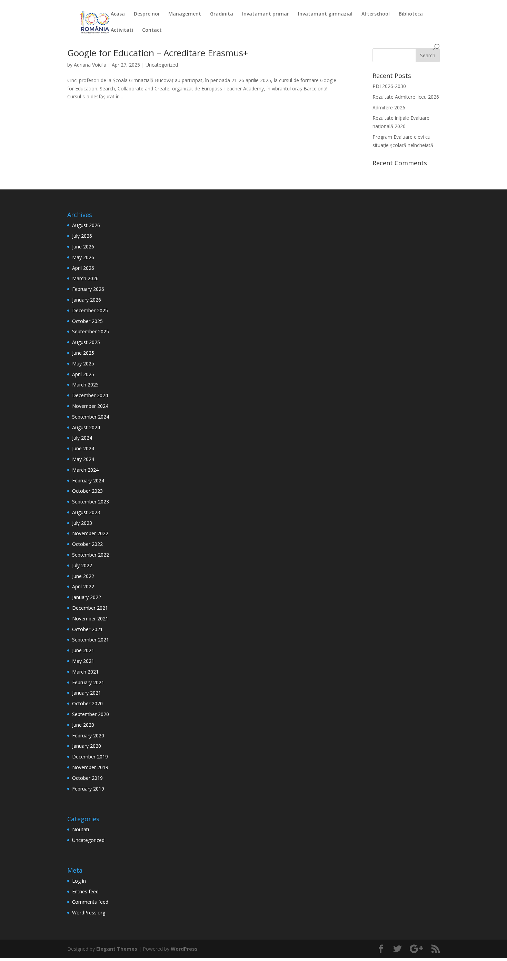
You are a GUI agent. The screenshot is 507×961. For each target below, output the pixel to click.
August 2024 (86, 427)
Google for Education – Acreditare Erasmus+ (157, 53)
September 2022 (90, 554)
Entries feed (85, 891)
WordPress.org (88, 912)
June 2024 (83, 448)
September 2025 (90, 331)
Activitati (122, 30)
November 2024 (90, 406)
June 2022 (83, 576)
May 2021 (83, 661)
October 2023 (87, 491)
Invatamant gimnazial (325, 14)
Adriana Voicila (90, 64)
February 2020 (88, 735)
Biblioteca (411, 14)
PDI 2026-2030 (389, 86)
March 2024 (85, 470)
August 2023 (86, 512)
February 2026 (88, 289)
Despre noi (146, 14)
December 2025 (90, 310)
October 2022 (87, 544)
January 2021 (86, 692)
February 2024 (88, 480)
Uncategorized (162, 64)
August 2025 (86, 342)
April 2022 (83, 586)
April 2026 (83, 268)
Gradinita (221, 14)
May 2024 (83, 459)
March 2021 (85, 671)
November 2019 (90, 767)
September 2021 (90, 639)
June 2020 (83, 725)
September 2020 (90, 714)
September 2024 (90, 416)
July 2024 (82, 437)
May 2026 (83, 257)
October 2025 (87, 321)
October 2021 (87, 629)
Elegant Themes (116, 948)
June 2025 (83, 353)
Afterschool (375, 14)
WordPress (184, 948)
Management (184, 14)
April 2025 (83, 374)
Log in (79, 880)
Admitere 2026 (388, 107)
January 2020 (86, 746)
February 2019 (88, 788)
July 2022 (82, 565)
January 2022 (86, 597)
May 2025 (83, 363)
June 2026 (83, 246)
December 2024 (90, 395)
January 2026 (86, 299)
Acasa (118, 14)
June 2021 (83, 650)
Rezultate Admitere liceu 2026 (405, 97)
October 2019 (87, 778)
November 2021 (90, 618)
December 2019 (90, 756)
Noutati (80, 829)
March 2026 (85, 278)
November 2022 (90, 533)
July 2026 (82, 236)
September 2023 (90, 501)
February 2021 (88, 682)
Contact (152, 30)
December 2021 (90, 608)
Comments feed (90, 902)
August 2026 (86, 225)
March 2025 (85, 384)
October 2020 (87, 703)
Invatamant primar (265, 14)
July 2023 (82, 523)
